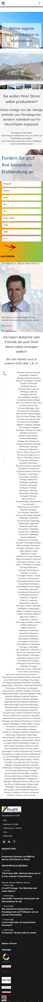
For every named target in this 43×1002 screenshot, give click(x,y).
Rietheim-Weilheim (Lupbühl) (17, 696)
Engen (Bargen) (25, 551)
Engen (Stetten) (34, 556)
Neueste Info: (9, 849)
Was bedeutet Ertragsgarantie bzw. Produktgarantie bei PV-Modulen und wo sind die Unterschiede (20, 912)
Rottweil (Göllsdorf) (24, 713)
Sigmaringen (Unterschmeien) (28, 738)
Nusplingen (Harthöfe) (21, 683)
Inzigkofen (24, 598)
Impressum (7, 824)
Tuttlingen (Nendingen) (23, 768)
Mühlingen (35, 655)
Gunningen (21, 576)
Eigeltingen (23, 518)
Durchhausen (23, 512)
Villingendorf (32, 779)
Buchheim (33, 463)
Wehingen (7, 781)
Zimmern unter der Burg (25, 795)
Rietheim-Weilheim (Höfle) (30, 694)
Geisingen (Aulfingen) (28, 567)
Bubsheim (23, 463)
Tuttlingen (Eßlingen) (21, 765)
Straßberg (7, 759)
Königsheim (23, 609)
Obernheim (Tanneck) (32, 685)
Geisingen (36, 565)
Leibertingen (34, 609)
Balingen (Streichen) (24, 444)
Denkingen (32, 485)
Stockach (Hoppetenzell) (22, 751)
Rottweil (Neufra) (9, 718)
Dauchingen (33, 474)
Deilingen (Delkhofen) (28, 480)
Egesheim (37, 515)
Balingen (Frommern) (28, 433)
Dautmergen (24, 477)
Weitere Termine (9, 943)
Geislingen (24, 573)
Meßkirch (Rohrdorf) (28, 625)
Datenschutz (8, 828)
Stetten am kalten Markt (23, 740)
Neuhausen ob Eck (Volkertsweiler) (16, 677)
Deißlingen (23, 482)
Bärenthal (33, 449)
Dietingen (24, 488)
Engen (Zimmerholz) (24, 559)
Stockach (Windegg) (11, 757)
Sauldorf (36, 721)
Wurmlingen (9, 790)
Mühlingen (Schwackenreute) (28, 663)
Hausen (30, 576)
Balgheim (20, 425)
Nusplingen (24, 680)
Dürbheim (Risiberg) (28, 510)
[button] (41, 53)
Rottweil (9, 710)
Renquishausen (9, 691)
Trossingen (8, 762)
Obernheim (18, 685)
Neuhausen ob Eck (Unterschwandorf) (21, 674)
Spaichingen (7, 740)
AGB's (15, 824)
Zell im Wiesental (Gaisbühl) (26, 790)
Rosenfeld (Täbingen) (29, 707)
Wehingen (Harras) (20, 781)
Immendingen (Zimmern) (28, 595)
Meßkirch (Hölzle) (24, 614)
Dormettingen (28, 504)
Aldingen (35, 397)
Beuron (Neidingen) (25, 458)
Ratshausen (10, 688)
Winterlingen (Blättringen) (26, 787)
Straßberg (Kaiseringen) (22, 759)
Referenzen (7, 836)
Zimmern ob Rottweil (12, 792)
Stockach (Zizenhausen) (29, 757)
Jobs (5, 832)
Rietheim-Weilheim (23, 691)
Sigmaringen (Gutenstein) (16, 735)
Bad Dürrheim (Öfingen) (26, 416)
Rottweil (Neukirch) (25, 718)
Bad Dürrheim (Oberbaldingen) (28, 414)
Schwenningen (22, 729)
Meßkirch (20, 611)
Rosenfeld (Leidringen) (29, 705)
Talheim (36, 759)
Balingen (28, 425)
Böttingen (34, 460)
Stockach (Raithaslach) (31, 754)
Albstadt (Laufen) (32, 378)
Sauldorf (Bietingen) (11, 724)
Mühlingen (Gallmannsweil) (28, 658)
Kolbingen (37, 606)
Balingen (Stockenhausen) (28, 441)
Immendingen (32, 578)
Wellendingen (20, 784)
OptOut (18, 828)
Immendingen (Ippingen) (28, 589)
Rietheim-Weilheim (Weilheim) (25, 702)
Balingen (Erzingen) (33, 430)
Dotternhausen (23, 507)
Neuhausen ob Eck (23, 669)
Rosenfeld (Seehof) (12, 707)
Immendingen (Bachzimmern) (28, 581)
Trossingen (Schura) (21, 762)
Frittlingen (27, 565)
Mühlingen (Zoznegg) (28, 666)
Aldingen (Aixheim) (24, 400)
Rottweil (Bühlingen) (22, 710)
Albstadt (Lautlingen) (24, 381)
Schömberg (21, 727)
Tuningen (34, 762)
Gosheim (33, 573)
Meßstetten (23, 630)
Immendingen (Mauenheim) (28, 592)
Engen (37, 548)
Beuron (20, 452)
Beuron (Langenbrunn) (30, 455)
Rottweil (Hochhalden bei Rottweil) (25, 716)
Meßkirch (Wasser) (28, 628)
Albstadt (20, 372)
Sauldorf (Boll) (26, 724)
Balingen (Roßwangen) (28, 438)
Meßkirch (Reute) (34, 622)
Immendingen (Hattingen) (28, 584)
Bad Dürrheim (31, 403)
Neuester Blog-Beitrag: (15, 866)
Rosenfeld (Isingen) (11, 705)
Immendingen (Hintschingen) (28, 587)
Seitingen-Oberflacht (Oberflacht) (26, 732)
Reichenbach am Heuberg (27, 688)
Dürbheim (35, 507)
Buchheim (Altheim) (24, 466)
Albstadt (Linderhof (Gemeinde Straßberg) (30, 383)
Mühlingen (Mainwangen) (28, 661)
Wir (5, 820)
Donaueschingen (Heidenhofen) (28, 501)
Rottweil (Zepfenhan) (23, 721)
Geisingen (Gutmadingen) (28, 570)
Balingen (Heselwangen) (28, 436)
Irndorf (29, 606)
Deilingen (34, 477)
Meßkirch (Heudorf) (33, 611)
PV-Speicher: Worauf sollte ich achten (19, 933)
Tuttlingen (8, 765)
